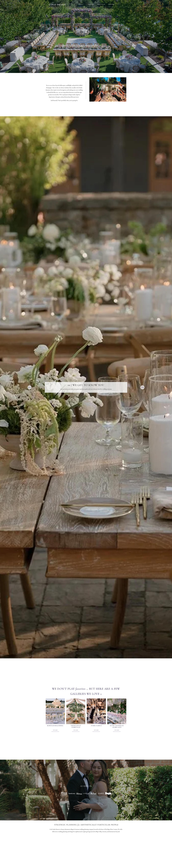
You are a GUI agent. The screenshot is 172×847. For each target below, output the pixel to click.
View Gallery (55, 730)
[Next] (142, 387)
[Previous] (30, 387)
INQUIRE (111, 4)
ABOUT (81, 4)
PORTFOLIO (101, 4)
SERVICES (91, 4)
